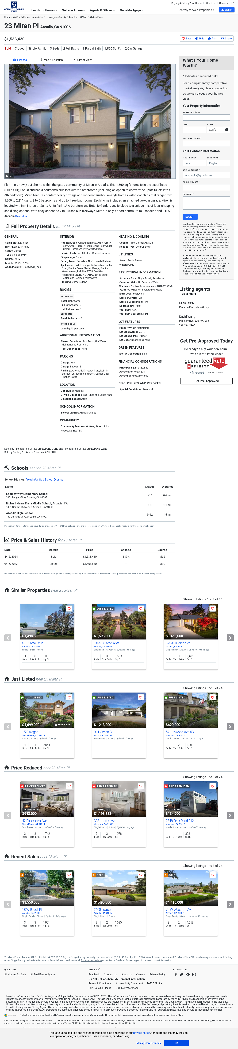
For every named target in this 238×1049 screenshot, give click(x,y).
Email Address (191, 170)
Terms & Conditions (100, 983)
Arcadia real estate (91, 960)
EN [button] (233, 3)
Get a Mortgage (130, 10)
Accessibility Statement (129, 983)
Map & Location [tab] (53, 60)
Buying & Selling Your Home (186, 3)
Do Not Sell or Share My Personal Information (117, 979)
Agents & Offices (101, 10)
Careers (223, 3)
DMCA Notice (155, 983)
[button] (227, 9)
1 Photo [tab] (21, 60)
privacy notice (141, 1033)
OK (176, 1043)
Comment (188, 194)
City (185, 124)
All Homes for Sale (15, 974)
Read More (21, 216)
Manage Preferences (148, 1043)
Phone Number (191, 182)
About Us (210, 3)
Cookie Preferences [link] (127, 988)
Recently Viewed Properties (195, 10)
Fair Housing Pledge (100, 988)
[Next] (230, 637)
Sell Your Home (72, 10)
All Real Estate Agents (43, 974)
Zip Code (191, 138)
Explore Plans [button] (177, 1015)
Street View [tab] (84, 60)
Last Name (213, 157)
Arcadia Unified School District (44, 479)
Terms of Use (195, 274)
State (210, 124)
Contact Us (110, 974)
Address (191, 112)
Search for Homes (42, 10)
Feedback (94, 974)
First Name (189, 157)
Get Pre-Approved (206, 381)
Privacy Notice (212, 274)
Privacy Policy (157, 974)
